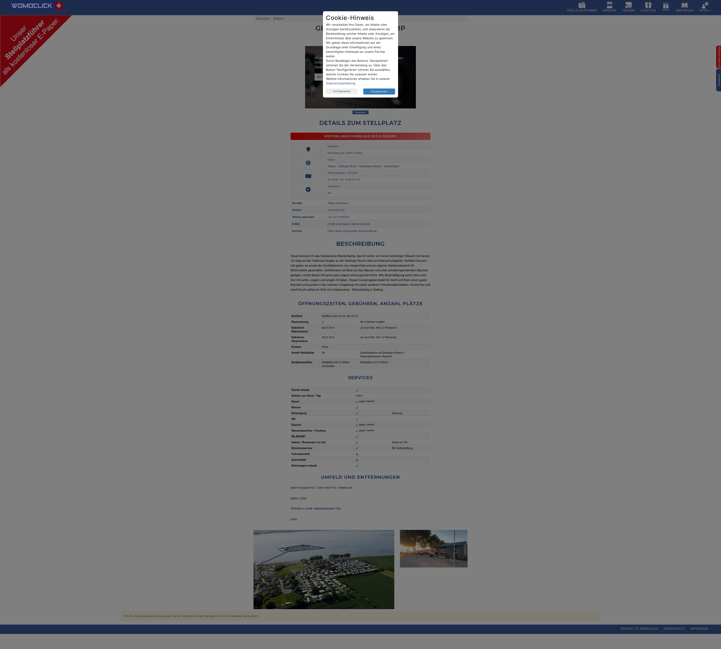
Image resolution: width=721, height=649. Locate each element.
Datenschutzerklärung (340, 83)
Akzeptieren (379, 91)
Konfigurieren (342, 91)
